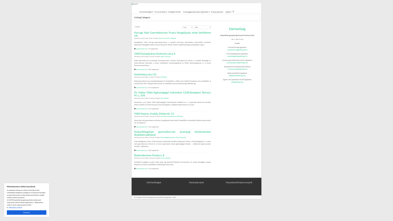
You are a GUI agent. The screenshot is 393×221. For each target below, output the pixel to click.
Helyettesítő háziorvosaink (239, 182)
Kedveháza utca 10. (145, 74)
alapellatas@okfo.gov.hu (237, 75)
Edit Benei (163, 77)
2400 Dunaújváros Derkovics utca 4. (155, 53)
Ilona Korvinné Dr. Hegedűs (167, 38)
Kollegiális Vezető (174, 12)
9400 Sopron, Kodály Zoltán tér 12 (154, 113)
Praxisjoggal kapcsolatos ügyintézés (195, 12)
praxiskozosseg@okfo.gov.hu (237, 50)
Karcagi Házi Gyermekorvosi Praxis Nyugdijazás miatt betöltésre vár (172, 34)
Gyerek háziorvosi (141, 49)
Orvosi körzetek (160, 12)
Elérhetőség (237, 29)
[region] (26, 200)
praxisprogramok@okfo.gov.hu (237, 63)
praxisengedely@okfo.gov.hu (237, 56)
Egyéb (228, 12)
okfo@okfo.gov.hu (237, 82)
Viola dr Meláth (165, 158)
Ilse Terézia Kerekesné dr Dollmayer (171, 116)
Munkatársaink (196, 182)
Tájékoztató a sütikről (15, 207)
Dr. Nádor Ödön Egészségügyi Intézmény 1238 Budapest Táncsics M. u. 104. (172, 94)
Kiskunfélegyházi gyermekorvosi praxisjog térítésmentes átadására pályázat (172, 133)
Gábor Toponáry (165, 56)
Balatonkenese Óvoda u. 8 (149, 155)
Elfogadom (26, 212)
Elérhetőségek (154, 182)
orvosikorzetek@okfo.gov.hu (237, 69)
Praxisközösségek (145, 12)
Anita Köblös (164, 98)
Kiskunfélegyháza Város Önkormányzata (173, 137)
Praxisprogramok (217, 12)
